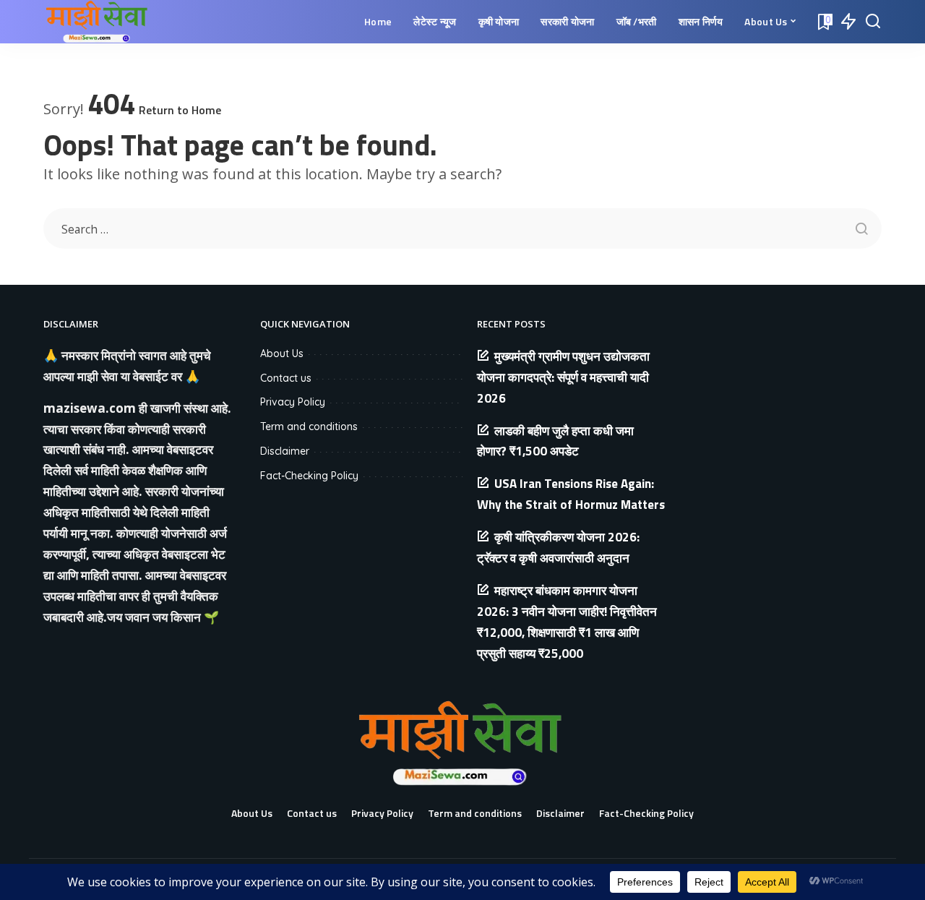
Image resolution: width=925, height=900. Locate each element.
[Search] (873, 21)
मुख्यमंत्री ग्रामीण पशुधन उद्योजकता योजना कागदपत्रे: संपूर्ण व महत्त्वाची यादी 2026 (563, 377)
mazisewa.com (89, 408)
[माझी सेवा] (97, 21)
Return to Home (180, 110)
